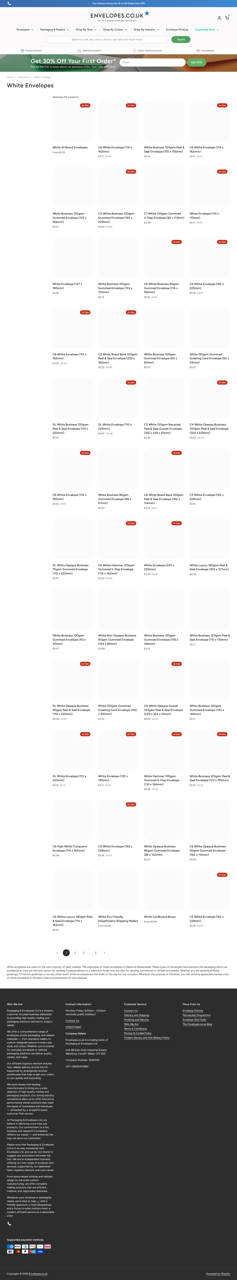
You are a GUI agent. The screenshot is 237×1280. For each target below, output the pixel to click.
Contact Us (72, 1020)
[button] (227, 18)
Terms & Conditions (135, 1028)
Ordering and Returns (136, 1019)
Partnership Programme (196, 1015)
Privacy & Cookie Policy (137, 1033)
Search (181, 39)
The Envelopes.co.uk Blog (197, 1024)
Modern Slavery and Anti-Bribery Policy (147, 1037)
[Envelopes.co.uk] (118, 16)
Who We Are (131, 1024)
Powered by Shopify (218, 1273)
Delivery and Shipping (136, 1015)
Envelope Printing (193, 1010)
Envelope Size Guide (194, 1019)
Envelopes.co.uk (38, 1273)
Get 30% (196, 62)
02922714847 (73, 1027)
